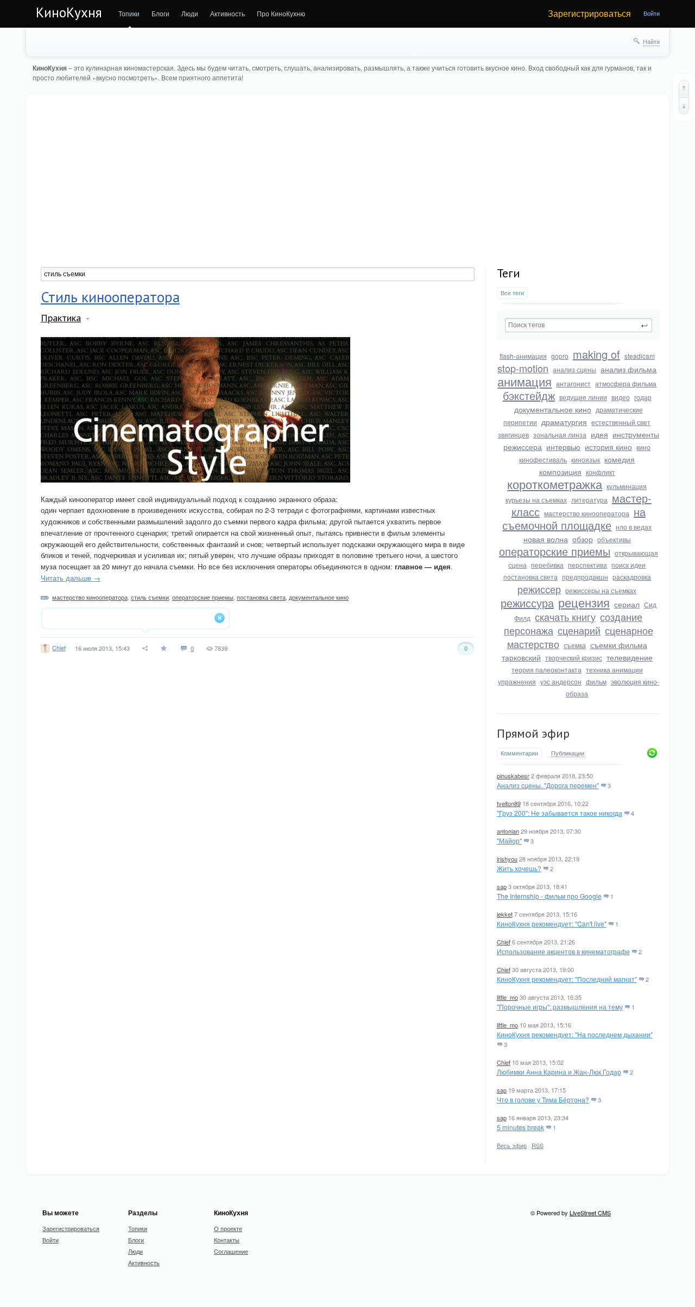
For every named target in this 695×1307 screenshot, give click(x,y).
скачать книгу (565, 617)
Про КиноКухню (281, 13)
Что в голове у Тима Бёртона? (543, 1099)
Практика (61, 318)
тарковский (521, 657)
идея (599, 434)
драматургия (564, 421)
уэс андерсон (561, 681)
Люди (189, 13)
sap (502, 886)
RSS (538, 1145)
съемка (575, 645)
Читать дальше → (70, 578)
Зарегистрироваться (589, 13)
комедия (619, 459)
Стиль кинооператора (110, 297)
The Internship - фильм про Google (549, 895)
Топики (129, 13)
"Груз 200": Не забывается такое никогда (559, 812)
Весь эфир (512, 1145)
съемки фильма (618, 644)
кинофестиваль (543, 459)
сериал (627, 604)
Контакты (226, 1239)
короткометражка (554, 483)
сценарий (579, 630)
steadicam (639, 355)
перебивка (547, 564)
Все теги (512, 292)
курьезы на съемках (536, 499)
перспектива (587, 564)
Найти (651, 41)
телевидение (629, 657)
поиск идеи (628, 564)
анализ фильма (628, 369)
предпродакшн (585, 576)
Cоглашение (231, 1251)
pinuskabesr (513, 775)
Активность (227, 13)
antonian (508, 831)
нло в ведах (634, 526)
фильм (596, 681)
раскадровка (631, 576)
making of (596, 354)
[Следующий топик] (684, 106)
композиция (560, 471)
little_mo (507, 997)
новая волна (545, 539)
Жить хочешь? (519, 868)
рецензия (584, 602)
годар (643, 397)
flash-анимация (523, 355)
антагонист (573, 383)
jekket (505, 914)
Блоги (160, 13)
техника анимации (614, 669)
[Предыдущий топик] (684, 88)
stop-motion (522, 368)
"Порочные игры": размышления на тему (560, 1006)
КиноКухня (69, 12)
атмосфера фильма (625, 383)
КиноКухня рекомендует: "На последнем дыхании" (575, 1034)
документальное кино (319, 597)
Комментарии (519, 753)
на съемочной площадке (574, 518)
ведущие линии (583, 397)
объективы (614, 539)
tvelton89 (509, 803)
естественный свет (620, 422)
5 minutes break (520, 1127)
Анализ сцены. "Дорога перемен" (548, 785)
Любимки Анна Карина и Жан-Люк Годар (559, 1071)
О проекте (228, 1228)
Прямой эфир (533, 733)
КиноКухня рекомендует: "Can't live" (551, 923)
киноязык (585, 459)
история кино (608, 446)
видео (620, 397)
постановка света (261, 597)
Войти (651, 13)
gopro (559, 355)
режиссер (539, 589)
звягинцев (513, 434)
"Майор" (509, 840)
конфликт (600, 472)
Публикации (567, 753)
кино (643, 447)
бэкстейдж (529, 395)
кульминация (626, 486)
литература (589, 499)
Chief (59, 647)
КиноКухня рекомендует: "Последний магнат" (567, 979)
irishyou (507, 858)
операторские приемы (202, 597)
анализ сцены (574, 369)
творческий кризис (573, 657)
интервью (563, 446)
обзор (582, 539)
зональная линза (559, 434)
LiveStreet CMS (590, 1212)
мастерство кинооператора (90, 597)
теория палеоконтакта (546, 669)
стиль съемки (150, 597)
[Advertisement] (350, 186)
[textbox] (258, 274)
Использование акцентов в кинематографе (563, 951)
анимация (524, 381)
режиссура (527, 603)
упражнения (517, 681)
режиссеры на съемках (600, 590)
